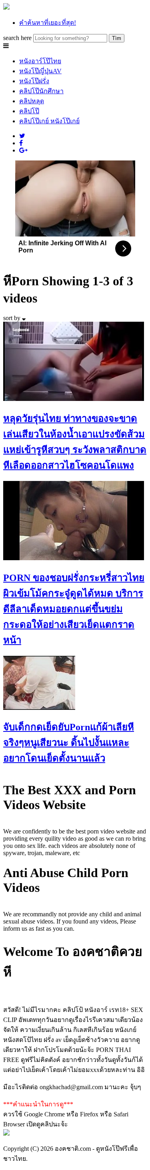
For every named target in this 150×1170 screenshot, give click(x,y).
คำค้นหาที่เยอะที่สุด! (47, 22)
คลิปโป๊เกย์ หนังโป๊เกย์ (49, 121)
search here (17, 37)
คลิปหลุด (31, 101)
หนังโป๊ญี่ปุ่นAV (40, 71)
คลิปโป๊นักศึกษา (41, 91)
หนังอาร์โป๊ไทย (40, 61)
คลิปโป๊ (29, 111)
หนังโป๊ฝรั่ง (34, 81)
